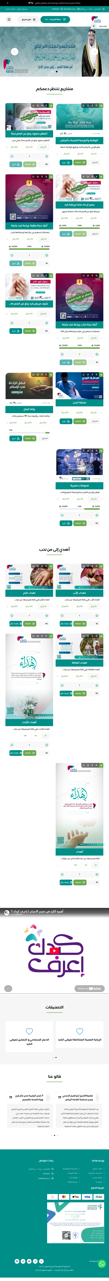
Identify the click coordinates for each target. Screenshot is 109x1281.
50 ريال (67, 154)
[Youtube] (29, 1261)
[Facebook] (35, 1261)
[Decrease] (12, 156)
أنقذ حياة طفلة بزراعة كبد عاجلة (29, 226)
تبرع (64, 162)
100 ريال (29, 147)
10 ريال (94, 154)
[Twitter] (41, 1261)
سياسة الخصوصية (70, 1168)
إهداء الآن (64, 624)
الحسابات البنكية (95, 1173)
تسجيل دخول (22, 9)
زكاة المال (29, 409)
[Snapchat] (23, 1261)
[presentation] (101, 154)
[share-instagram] (88, 105)
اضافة (78, 162)
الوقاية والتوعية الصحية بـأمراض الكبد (79, 140)
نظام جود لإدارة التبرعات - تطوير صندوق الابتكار (54, 1270)
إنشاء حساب (10, 9)
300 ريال (14, 147)
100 (25, 736)
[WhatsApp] (17, 1261)
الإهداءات (73, 1177)
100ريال (79, 412)
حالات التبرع (97, 1168)
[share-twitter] (96, 105)
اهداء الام (29, 593)
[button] (55, 1057)
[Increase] (46, 156)
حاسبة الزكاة (73, 1182)
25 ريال (80, 154)
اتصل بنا (99, 1182)
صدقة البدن (79, 403)
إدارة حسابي (97, 1177)
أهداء (79, 852)
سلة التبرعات (72, 1173)
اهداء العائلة (79, 663)
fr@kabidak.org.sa (70, 9)
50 (35, 736)
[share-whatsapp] (83, 105)
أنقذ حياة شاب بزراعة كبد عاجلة (79, 325)
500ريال (65, 606)
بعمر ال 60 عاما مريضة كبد (79, 205)
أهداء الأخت (29, 722)
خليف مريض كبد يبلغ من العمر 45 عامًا (29, 304)
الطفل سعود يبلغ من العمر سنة (29, 134)
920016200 (46, 1173)
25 (45, 736)
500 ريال (13, 423)
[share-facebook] (92, 105)
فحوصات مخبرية (79, 486)
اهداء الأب (79, 593)
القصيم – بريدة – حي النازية (39, 1169)
